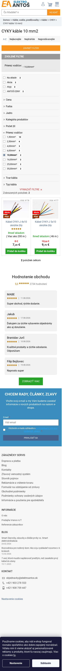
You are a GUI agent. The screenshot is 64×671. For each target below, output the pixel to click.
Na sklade (14, 77)
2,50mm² (13, 141)
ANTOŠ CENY (15, 91)
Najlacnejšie (15, 39)
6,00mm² (13, 150)
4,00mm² (13, 146)
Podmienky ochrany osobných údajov (22, 495)
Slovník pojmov (10, 478)
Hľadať (54, 12)
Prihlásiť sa (31, 438)
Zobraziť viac (31, 381)
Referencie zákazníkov (12, 524)
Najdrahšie (29, 39)
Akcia (11, 82)
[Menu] (57, 4)
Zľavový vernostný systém (16, 474)
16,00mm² (14, 159)
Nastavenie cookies (12, 599)
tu (14, 655)
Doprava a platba (11, 461)
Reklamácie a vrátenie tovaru (17, 482)
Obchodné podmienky (13, 491)
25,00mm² (14, 164)
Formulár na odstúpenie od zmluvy (21, 487)
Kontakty (6, 469)
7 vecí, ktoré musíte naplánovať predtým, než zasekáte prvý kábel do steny (30, 559)
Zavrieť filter (31, 48)
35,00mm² (14, 168)
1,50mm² (14, 137)
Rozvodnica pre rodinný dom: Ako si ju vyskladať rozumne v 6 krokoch (31, 549)
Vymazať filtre (29, 189)
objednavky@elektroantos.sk (22, 577)
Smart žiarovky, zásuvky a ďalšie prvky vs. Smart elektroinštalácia (25, 539)
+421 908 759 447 (16, 587)
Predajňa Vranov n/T (12, 520)
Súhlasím (46, 663)
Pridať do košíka (16, 251)
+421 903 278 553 (16, 582)
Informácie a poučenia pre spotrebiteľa (23, 500)
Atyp (11, 87)
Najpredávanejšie (46, 39)
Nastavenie (16, 663)
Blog (4, 465)
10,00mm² (29, 67)
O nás (4, 515)
